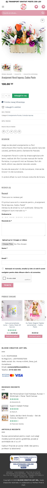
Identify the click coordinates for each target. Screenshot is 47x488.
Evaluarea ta (6, 214)
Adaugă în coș (20, 96)
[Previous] (5, 39)
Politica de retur (33, 472)
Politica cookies (34, 474)
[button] (3, 6)
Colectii (17, 74)
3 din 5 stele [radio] (12, 217)
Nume (5, 248)
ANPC (16, 477)
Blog (31, 477)
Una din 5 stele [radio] (2, 217)
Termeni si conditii (36, 475)
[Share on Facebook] (7, 131)
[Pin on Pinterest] (19, 131)
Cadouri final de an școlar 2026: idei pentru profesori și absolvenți (20, 447)
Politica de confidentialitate (15, 475)
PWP (23, 485)
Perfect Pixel (37, 482)
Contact (9, 472)
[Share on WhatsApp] (3, 131)
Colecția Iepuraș (30, 74)
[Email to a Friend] (15, 131)
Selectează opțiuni (12, 336)
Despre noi (23, 477)
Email (4, 258)
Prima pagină (7, 74)
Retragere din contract (16, 474)
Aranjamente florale (15, 115)
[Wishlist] (36, 7)
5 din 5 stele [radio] (28, 217)
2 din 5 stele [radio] (6, 217)
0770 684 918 (15, 370)
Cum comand (19, 472)
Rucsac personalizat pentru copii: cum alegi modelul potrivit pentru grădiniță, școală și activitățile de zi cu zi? (20, 439)
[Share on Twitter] (11, 131)
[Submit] (43, 13)
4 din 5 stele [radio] (19, 217)
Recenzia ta (7, 221)
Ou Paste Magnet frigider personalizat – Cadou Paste (35, 325)
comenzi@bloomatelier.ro (18, 367)
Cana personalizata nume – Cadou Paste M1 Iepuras (12, 325)
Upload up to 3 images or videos (14, 240)
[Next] (42, 39)
